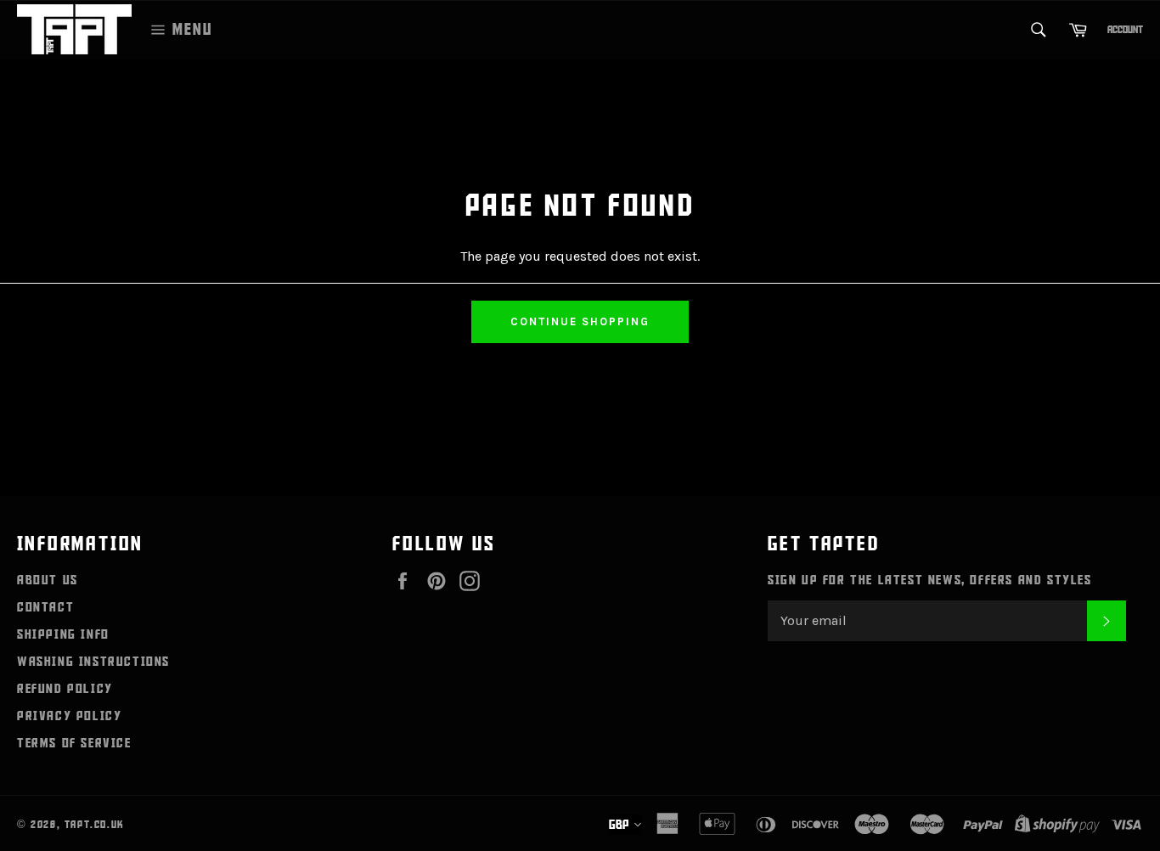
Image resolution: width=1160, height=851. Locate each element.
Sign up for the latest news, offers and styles (930, 580)
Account (1125, 29)
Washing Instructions (93, 661)
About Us (47, 580)
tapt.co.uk (95, 824)
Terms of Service (74, 743)
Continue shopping (579, 321)
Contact (45, 607)
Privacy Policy (69, 716)
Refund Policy (65, 688)
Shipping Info (63, 634)
